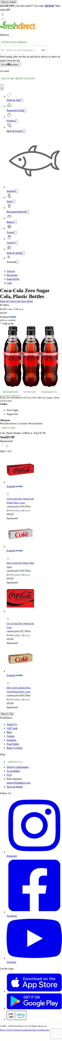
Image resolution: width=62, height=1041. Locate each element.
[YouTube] (34, 958)
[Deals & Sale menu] (21, 100)
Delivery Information (18, 767)
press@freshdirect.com (18, 782)
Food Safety (13, 744)
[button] (31, 324)
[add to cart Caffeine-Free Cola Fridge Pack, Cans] (9, 679)
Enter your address (14, 42)
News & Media (15, 786)
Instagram (12, 855)
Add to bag (8, 428)
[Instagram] (34, 852)
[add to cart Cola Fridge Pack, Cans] (9, 490)
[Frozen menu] (15, 232)
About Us (12, 724)
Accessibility (13, 771)
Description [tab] (10, 392)
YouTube (11, 962)
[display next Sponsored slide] (7, 446)
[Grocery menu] (16, 243)
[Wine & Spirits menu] (23, 253)
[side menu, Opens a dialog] (3, 19)
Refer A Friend (14, 747)
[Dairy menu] (14, 201)
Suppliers (11, 740)
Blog (9, 732)
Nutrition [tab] (29, 392)
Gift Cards (12, 728)
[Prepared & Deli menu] (25, 110)
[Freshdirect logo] (18, 28)
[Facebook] (34, 912)
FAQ (9, 775)
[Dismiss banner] (2, 14)
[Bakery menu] (15, 222)
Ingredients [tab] (49, 392)
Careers (11, 736)
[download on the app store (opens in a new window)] (34, 991)
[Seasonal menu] (17, 262)
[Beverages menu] (27, 212)
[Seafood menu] (16, 191)
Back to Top (7, 714)
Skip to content (8, 2)
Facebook (12, 915)
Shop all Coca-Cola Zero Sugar (16, 301)
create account (25, 78)
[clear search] (43, 50)
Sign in (5, 78)
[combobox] (22, 50)
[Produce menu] (16, 121)
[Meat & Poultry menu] (24, 131)
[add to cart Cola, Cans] (9, 615)
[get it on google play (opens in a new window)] (34, 1008)
